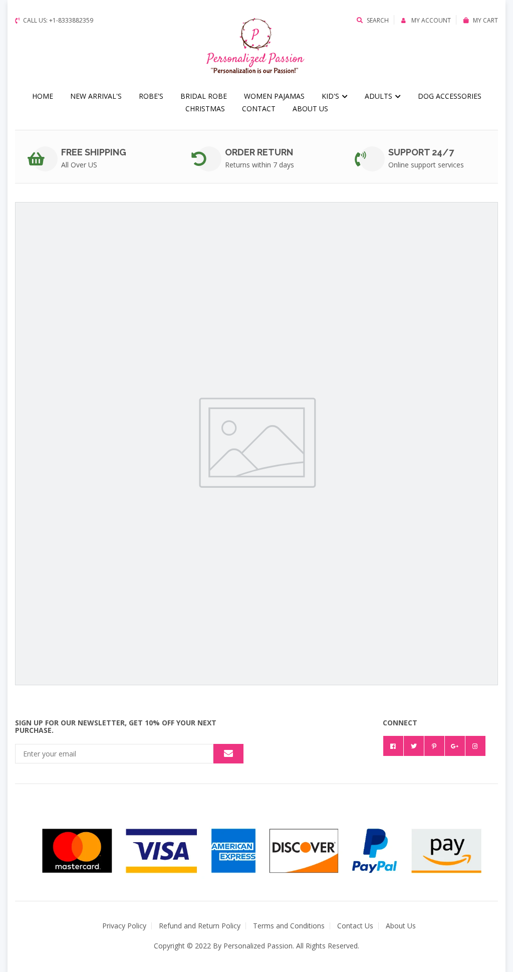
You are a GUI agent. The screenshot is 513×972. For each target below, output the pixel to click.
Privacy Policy (124, 925)
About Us (310, 108)
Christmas (205, 108)
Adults (379, 96)
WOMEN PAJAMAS (274, 96)
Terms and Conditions (289, 925)
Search (378, 20)
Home (42, 96)
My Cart (485, 20)
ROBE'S (151, 96)
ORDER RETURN (259, 152)
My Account (430, 20)
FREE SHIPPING (93, 152)
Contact (259, 108)
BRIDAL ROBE (203, 96)
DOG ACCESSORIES (449, 96)
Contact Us (355, 925)
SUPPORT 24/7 (421, 152)
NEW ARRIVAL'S (96, 96)
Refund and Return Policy (199, 925)
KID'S (331, 96)
